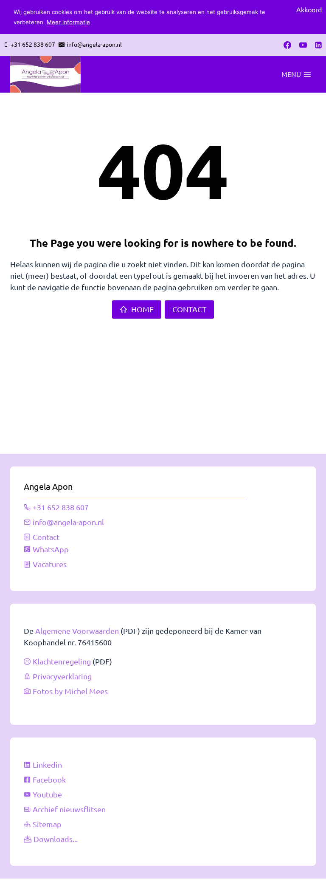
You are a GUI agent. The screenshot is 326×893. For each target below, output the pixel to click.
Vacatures (50, 564)
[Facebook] (287, 45)
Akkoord (309, 9)
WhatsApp (51, 549)
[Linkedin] (318, 45)
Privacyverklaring (62, 676)
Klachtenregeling (62, 661)
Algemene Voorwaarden (77, 630)
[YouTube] (303, 45)
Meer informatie (68, 22)
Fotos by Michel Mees (70, 691)
